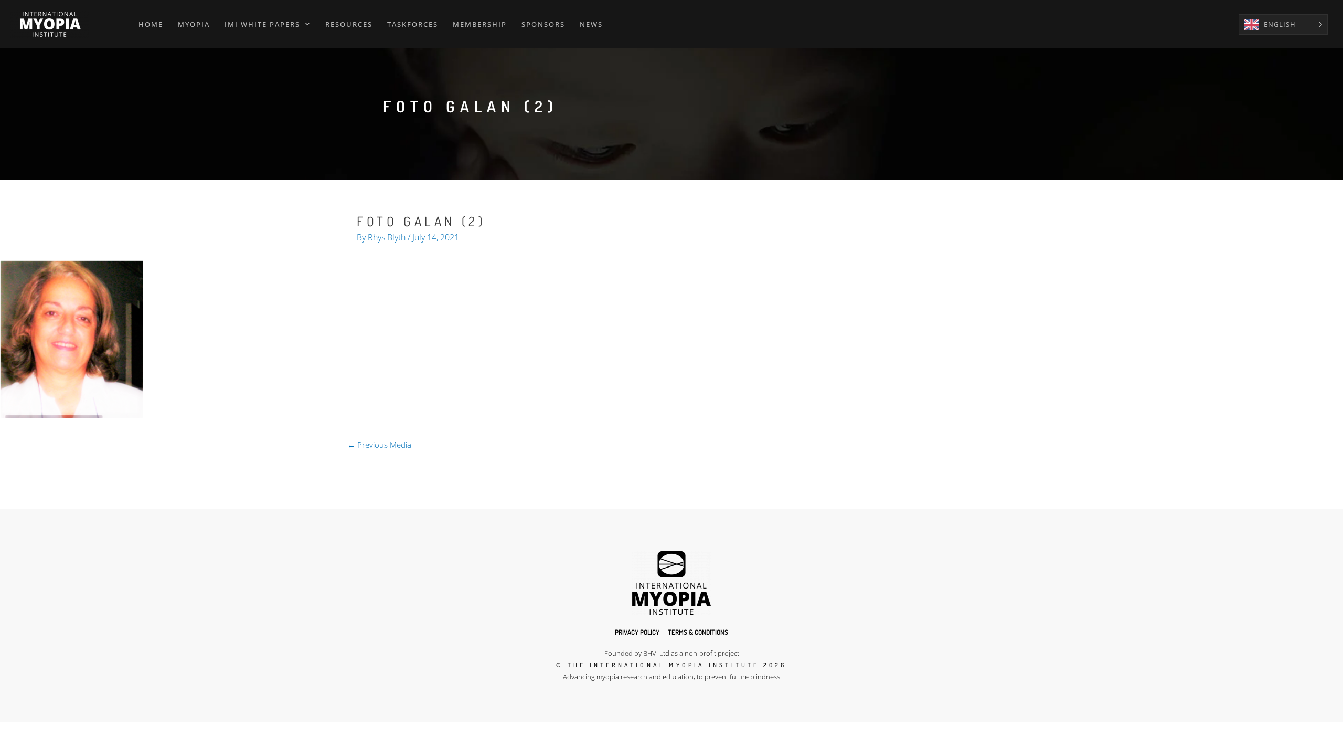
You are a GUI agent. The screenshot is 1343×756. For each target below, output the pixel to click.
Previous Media (379, 444)
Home (150, 24)
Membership (480, 24)
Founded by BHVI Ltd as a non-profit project (671, 653)
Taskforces (412, 24)
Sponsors (543, 24)
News (591, 24)
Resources (348, 24)
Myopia (194, 24)
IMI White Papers (262, 24)
